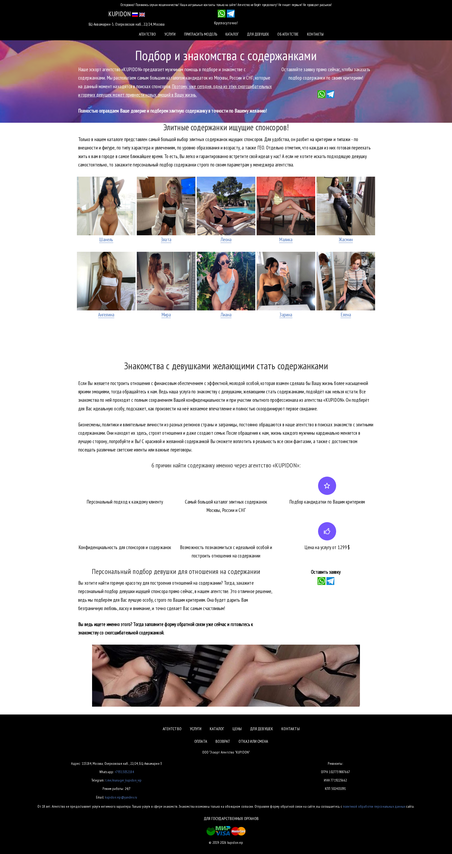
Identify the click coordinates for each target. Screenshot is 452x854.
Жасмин (346, 239)
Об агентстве (287, 34)
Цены (237, 728)
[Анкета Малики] (286, 206)
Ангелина (106, 314)
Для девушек (258, 34)
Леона (226, 239)
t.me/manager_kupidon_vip (123, 780)
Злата (166, 239)
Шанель (106, 239)
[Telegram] (330, 94)
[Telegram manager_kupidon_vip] (231, 14)
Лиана (226, 314)
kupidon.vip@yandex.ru (121, 797)
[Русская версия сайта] (135, 14)
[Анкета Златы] (166, 206)
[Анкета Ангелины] (106, 281)
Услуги (170, 34)
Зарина (285, 314)
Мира (166, 314)
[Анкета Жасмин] (346, 206)
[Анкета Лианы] (226, 281)
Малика (285, 239)
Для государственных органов (231, 818)
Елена (346, 314)
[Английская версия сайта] (142, 14)
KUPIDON (119, 14)
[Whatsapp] (321, 94)
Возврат (223, 741)
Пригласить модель (200, 34)
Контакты (315, 34)
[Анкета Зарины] (286, 281)
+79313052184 (124, 771)
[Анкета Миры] (166, 281)
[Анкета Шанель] (106, 206)
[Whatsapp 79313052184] (221, 14)
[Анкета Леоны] (226, 206)
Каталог (232, 34)
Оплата (200, 741)
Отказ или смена (253, 741)
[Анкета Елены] (346, 281)
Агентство (147, 34)
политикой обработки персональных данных (374, 806)
